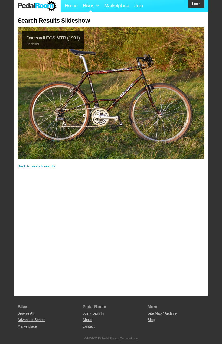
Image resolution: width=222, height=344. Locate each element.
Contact (89, 326)
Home (71, 5)
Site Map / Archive (162, 313)
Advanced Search (31, 320)
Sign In (98, 313)
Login (196, 4)
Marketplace (116, 5)
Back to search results (37, 166)
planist (35, 43)
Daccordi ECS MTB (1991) (53, 38)
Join (138, 5)
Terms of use (129, 338)
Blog (151, 320)
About (87, 320)
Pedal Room (37, 6)
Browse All (26, 313)
